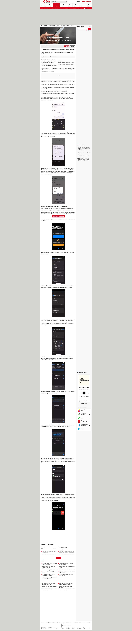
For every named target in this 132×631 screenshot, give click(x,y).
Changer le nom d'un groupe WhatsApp (49, 586)
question (87, 1)
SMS (72, 25)
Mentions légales (88, 622)
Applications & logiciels (65, 8)
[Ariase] (79, 628)
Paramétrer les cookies (74, 622)
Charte (83, 622)
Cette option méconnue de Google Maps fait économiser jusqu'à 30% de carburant (84, 148)
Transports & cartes (73, 8)
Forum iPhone (61, 549)
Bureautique (59, 8)
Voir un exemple (88, 30)
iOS (56, 85)
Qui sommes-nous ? (44, 622)
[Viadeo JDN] (73, 628)
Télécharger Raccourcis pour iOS (58, 216)
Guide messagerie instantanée (65, 25)
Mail (47, 8)
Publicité (56, 622)
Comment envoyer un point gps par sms (66, 554)
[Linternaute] (56, 628)
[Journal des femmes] (43, 628)
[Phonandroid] (87, 628)
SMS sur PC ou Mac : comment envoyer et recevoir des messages (50, 569)
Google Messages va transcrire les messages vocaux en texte (48, 575)
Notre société (52, 622)
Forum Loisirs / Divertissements (68, 552)
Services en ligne (79, 8)
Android (58, 82)
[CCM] (46, 1)
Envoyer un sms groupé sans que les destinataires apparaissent (49, 555)
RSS (84, 622)
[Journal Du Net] (50, 628)
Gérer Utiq (79, 622)
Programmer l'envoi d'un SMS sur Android (66, 62)
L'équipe (49, 622)
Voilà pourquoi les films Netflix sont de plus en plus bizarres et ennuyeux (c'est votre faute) (84, 152)
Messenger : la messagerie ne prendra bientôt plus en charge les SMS (66, 584)
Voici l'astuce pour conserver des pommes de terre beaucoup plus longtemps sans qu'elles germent (83, 159)
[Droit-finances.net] (62, 628)
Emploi (86, 8)
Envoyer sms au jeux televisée (47, 551)
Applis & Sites (45, 25)
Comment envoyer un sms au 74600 (65, 548)
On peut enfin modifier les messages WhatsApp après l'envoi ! (48, 584)
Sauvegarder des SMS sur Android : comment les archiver (48, 567)
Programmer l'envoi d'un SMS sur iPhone (66, 64)
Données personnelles (68, 622)
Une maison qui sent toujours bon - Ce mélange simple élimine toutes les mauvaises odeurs (84, 155)
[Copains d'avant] (68, 628)
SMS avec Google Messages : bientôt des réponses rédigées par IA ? (49, 578)
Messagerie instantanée (53, 8)
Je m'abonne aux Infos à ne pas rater (51, 56)
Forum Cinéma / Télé (46, 552)
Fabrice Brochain (46, 45)
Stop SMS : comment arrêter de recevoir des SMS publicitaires (49, 564)
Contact (59, 622)
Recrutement (62, 622)
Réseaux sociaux (43, 8)
